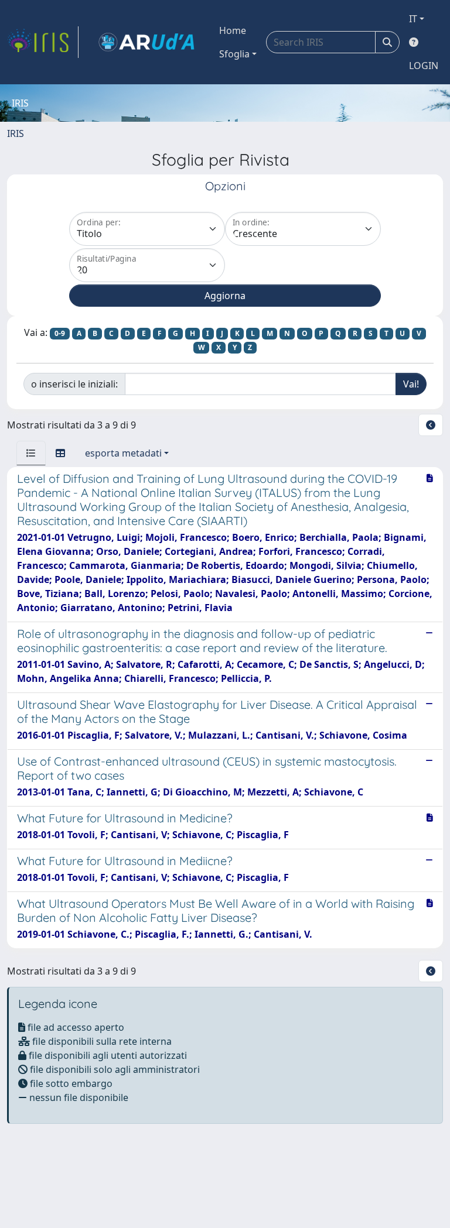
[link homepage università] (146, 42)
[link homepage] (43, 42)
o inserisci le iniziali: (74, 384)
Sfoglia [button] (234, 53)
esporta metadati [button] (123, 453)
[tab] (31, 453)
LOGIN (423, 65)
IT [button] (413, 18)
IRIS (15, 133)
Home (232, 30)
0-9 (59, 333)
